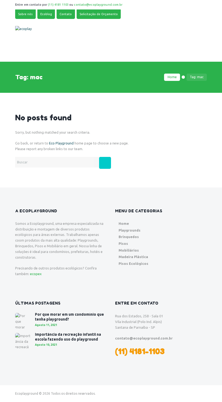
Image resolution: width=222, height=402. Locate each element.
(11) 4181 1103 (58, 4)
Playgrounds (130, 230)
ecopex (36, 274)
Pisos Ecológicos (133, 263)
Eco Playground (61, 143)
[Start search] (105, 163)
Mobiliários (129, 250)
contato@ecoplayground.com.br (98, 4)
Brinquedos (129, 237)
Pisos (123, 243)
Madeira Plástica (133, 257)
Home (172, 77)
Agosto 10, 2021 (46, 344)
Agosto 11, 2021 (46, 325)
